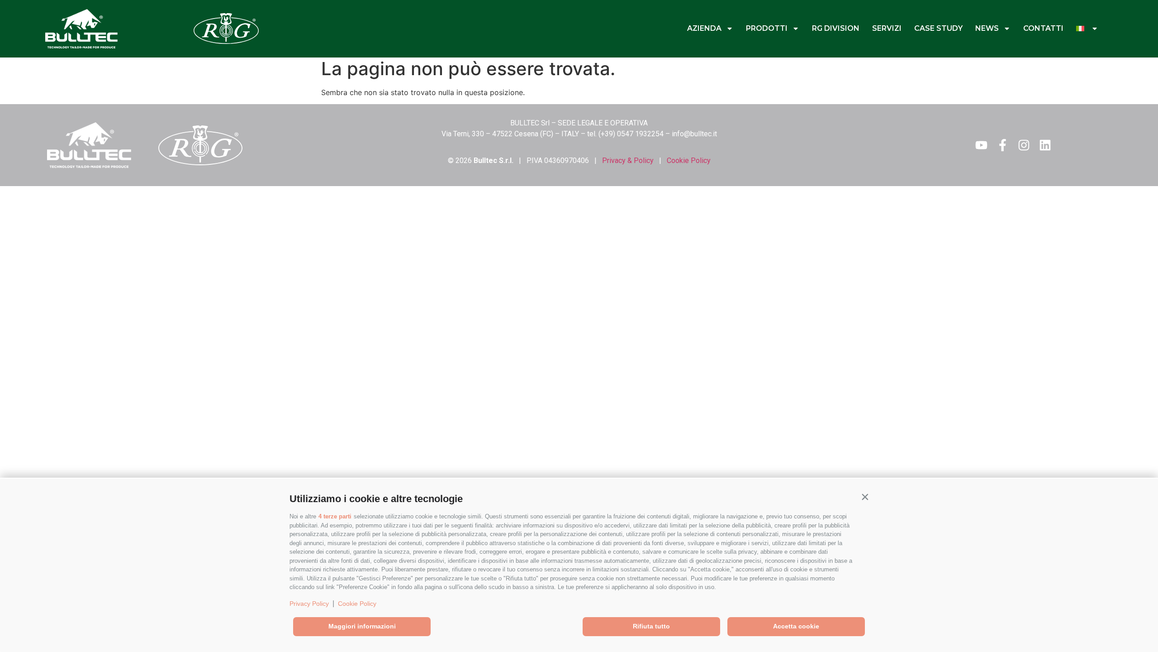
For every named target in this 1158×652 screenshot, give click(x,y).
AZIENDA (704, 28)
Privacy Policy (309, 603)
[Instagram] (1024, 145)
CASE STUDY (938, 28)
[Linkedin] (1045, 145)
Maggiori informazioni (362, 626)
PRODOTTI (767, 28)
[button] (864, 496)
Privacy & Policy (628, 160)
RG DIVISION (835, 28)
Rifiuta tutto (651, 626)
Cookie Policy (357, 603)
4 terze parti (334, 516)
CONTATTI (1043, 28)
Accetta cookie (796, 626)
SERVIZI (887, 28)
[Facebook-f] (1003, 145)
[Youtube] (981, 145)
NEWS (987, 28)
